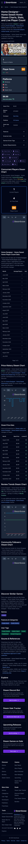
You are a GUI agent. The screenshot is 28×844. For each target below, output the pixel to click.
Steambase (17, 814)
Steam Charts (6, 778)
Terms (8, 840)
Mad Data (15, 116)
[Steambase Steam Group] (17, 828)
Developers (5, 799)
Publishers (5, 803)
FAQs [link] (15, 164)
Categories (5, 793)
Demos (4, 771)
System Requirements (9, 145)
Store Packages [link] (7, 161)
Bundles (4, 774)
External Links (7, 136)
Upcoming (18, 778)
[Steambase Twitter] (20, 828)
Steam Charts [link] (7, 151)
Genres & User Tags (9, 140)
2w (4, 217)
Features (5, 131)
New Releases (19, 774)
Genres (4, 790)
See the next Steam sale (13, 716)
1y (12, 217)
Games (6, 7)
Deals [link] (5, 157)
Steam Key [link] (17, 154)
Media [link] (23, 161)
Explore (4, 831)
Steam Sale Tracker (20, 790)
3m (8, 217)
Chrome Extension (7, 813)
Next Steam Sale (7, 825)
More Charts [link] (7, 164)
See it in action (13, 700)
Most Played (18, 768)
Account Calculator (7, 828)
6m (8, 390)
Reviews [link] (17, 151)
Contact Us (24, 840)
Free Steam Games (20, 798)
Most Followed (19, 771)
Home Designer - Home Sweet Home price (13, 430)
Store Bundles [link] (14, 157)
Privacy (3, 840)
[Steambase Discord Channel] (15, 828)
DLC (3, 768)
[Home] (1, 7)
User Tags (5, 796)
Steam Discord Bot (7, 816)
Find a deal (13, 751)
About (18, 840)
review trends (5, 31)
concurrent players (18, 29)
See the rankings (13, 733)
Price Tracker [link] (7, 154)
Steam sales (19, 428)
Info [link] (16, 161)
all (15, 217)
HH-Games (16, 120)
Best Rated (18, 765)
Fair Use (13, 840)
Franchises (5, 806)
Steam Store (6, 667)
